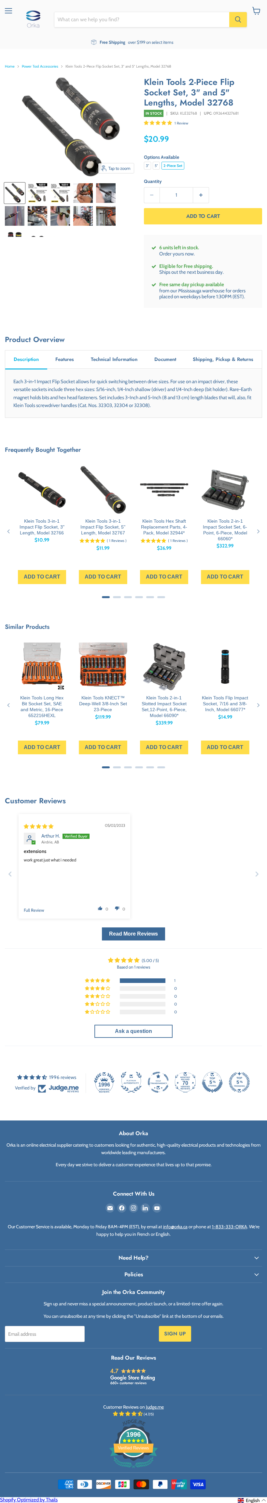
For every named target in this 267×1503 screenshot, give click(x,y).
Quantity (153, 181)
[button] (158, 123)
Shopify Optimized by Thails (29, 1500)
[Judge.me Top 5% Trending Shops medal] (239, 1082)
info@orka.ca (175, 1227)
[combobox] (141, 19)
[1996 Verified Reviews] (133, 1469)
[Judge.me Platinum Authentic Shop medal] (131, 1082)
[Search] (238, 19)
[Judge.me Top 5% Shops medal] (212, 1082)
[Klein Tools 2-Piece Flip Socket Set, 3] (14, 193)
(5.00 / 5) (150, 960)
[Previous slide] (10, 874)
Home (10, 66)
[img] (38, 826)
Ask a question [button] (133, 1031)
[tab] (26, 360)
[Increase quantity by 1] (201, 195)
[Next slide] (257, 874)
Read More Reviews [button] (133, 934)
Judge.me (155, 1407)
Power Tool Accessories (40, 66)
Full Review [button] (34, 910)
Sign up (175, 1333)
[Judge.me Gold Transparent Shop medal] (158, 1082)
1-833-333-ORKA (229, 1227)
